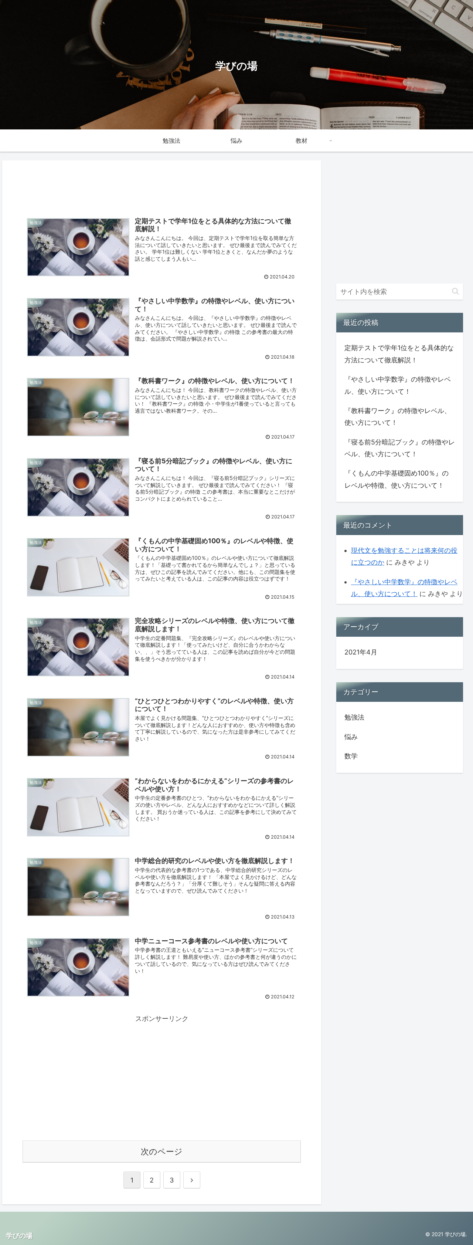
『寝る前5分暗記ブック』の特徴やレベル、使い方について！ (399, 448)
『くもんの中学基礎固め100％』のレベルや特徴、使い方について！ (396, 479)
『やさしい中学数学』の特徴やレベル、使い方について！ (397, 385)
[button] (455, 291)
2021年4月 (360, 652)
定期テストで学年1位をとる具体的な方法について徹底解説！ (399, 353)
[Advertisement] (162, 184)
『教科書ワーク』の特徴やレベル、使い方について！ (397, 416)
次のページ (162, 1151)
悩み (351, 737)
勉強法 (354, 717)
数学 (351, 756)
